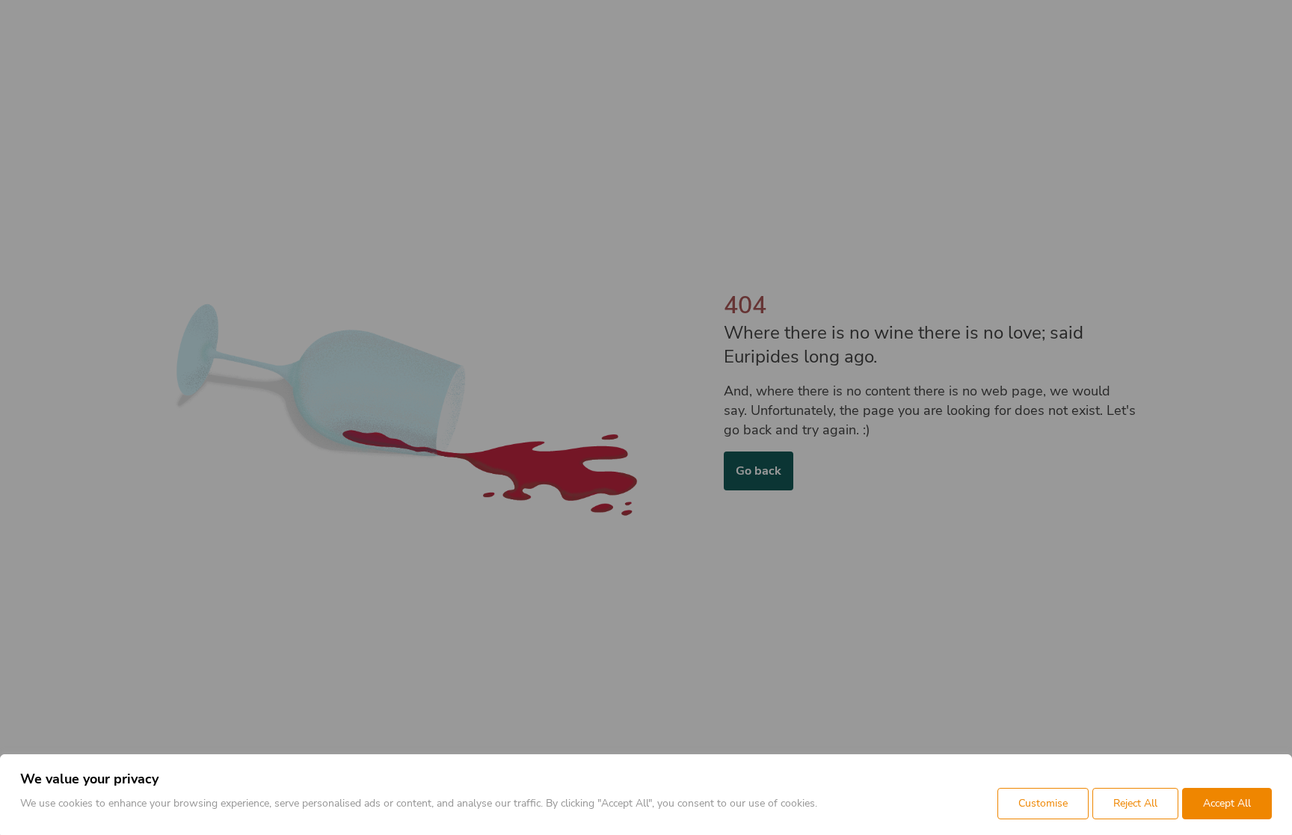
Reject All (1135, 803)
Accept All (1227, 803)
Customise (1043, 803)
